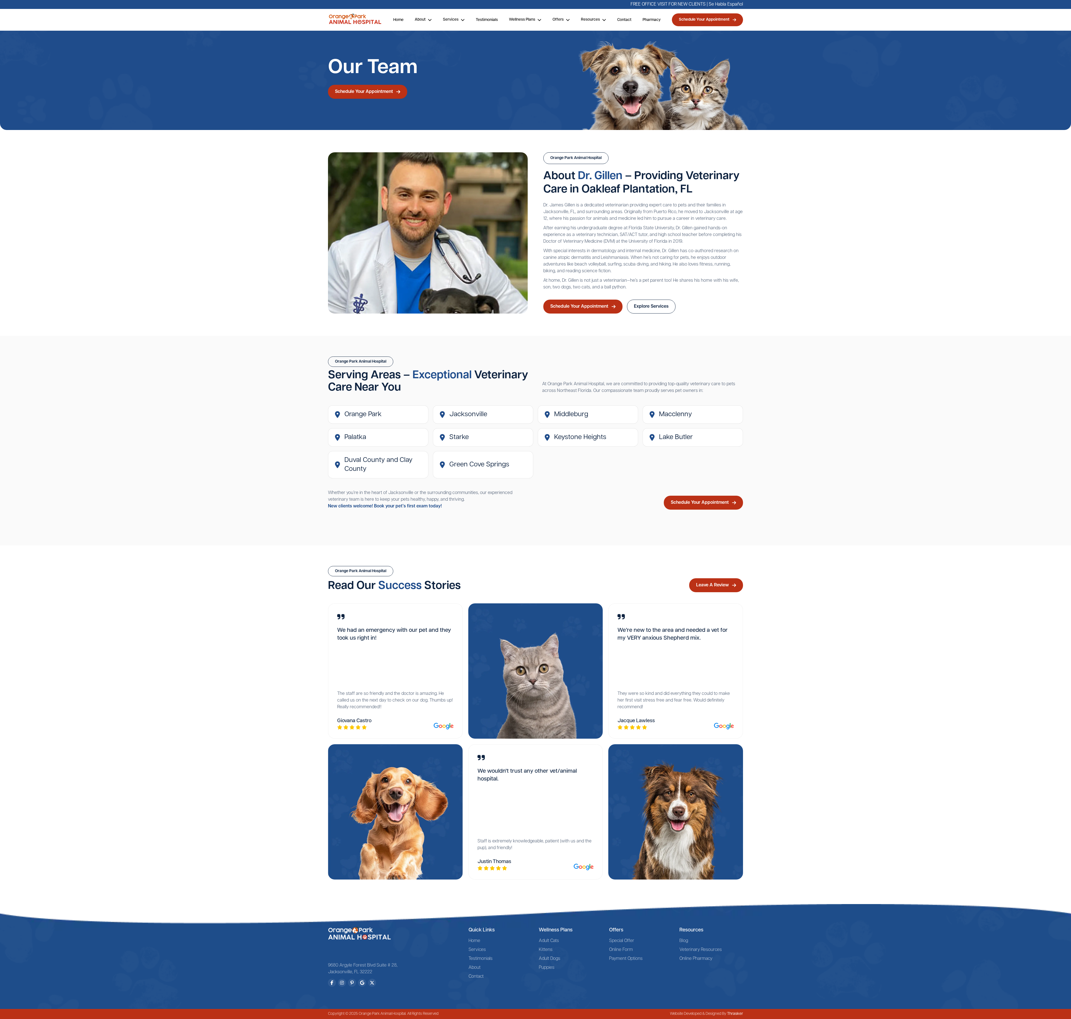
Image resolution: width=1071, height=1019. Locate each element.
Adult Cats (549, 941)
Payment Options (626, 959)
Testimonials (487, 20)
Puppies (546, 967)
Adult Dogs (549, 959)
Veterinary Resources (700, 950)
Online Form (621, 950)
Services (477, 950)
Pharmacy (652, 20)
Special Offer (621, 941)
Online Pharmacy (695, 959)
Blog (683, 941)
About (475, 967)
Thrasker (735, 1014)
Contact (624, 20)
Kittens (546, 950)
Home (398, 20)
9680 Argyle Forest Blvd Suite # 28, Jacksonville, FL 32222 (362, 968)
